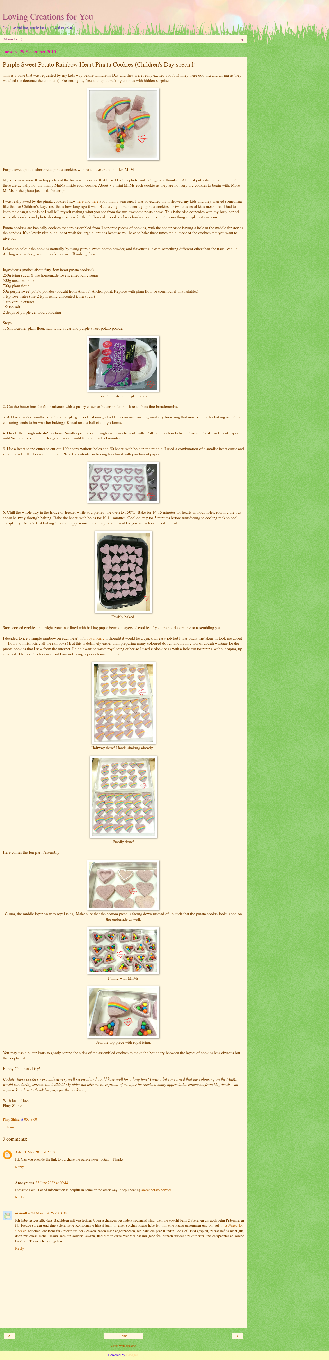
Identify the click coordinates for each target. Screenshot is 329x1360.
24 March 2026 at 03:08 (49, 1213)
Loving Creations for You (48, 16)
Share (9, 1127)
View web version (123, 1345)
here (80, 201)
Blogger (132, 1354)
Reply (19, 1166)
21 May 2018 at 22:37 (39, 1152)
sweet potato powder (156, 1189)
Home (123, 1336)
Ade (18, 1152)
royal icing (95, 638)
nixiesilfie (22, 1213)
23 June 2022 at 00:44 (51, 1182)
